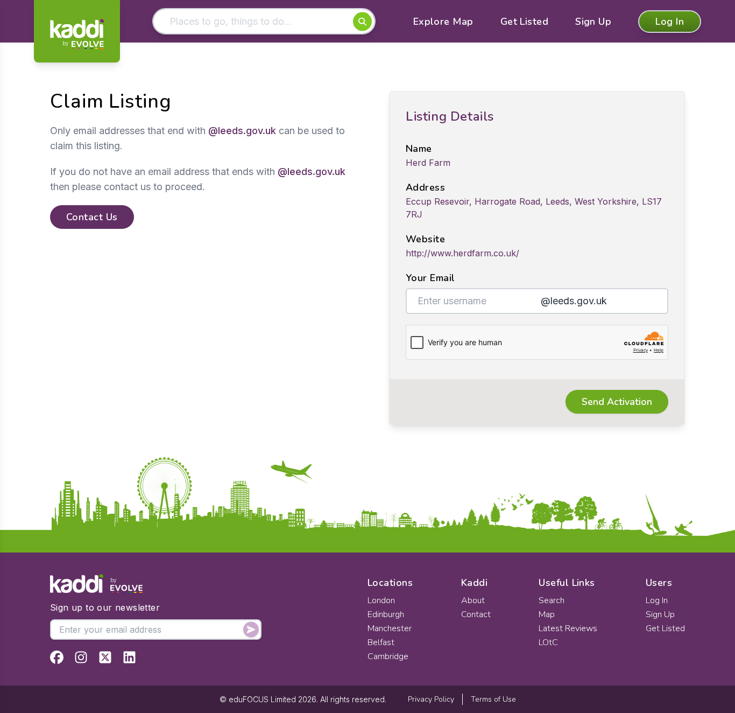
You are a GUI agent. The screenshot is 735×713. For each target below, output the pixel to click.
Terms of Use (493, 699)
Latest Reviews (568, 628)
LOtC (548, 642)
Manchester (389, 628)
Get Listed (524, 21)
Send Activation (617, 401)
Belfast (380, 642)
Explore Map (443, 21)
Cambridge (387, 656)
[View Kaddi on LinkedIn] (129, 657)
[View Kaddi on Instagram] (81, 657)
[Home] (77, 34)
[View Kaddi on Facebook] (56, 657)
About (473, 600)
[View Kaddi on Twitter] (105, 657)
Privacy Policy (431, 699)
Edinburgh (385, 614)
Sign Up (593, 21)
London (381, 600)
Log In (669, 21)
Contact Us (92, 217)
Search (551, 600)
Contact (476, 614)
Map (547, 614)
